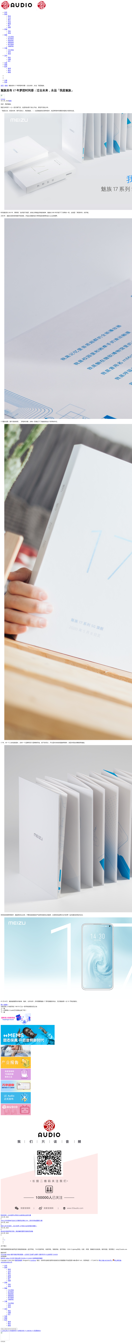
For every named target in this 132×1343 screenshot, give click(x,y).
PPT (9, 61)
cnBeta (7, 1258)
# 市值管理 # (13, 1330)
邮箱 (9, 72)
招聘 (9, 27)
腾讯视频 (20, 1254)
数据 (9, 23)
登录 (5, 82)
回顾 (9, 59)
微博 (9, 68)
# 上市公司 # (5, 1330)
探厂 (9, 25)
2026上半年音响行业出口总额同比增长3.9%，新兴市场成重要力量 (21, 1220)
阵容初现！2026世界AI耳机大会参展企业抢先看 (16, 1215)
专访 (9, 18)
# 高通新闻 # (37, 1330)
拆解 (5, 35)
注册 (5, 80)
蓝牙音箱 (11, 44)
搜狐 (15, 1254)
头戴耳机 (11, 46)
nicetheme (33, 1260)
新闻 (5, 14)
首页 (5, 12)
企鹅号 (36, 1254)
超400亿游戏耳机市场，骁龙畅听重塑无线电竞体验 (17, 1231)
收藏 (6, 1004)
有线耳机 (11, 40)
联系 (5, 66)
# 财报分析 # (21, 1330)
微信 (9, 70)
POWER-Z (23, 1258)
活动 (5, 55)
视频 (5, 64)
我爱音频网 (18, 1260)
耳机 (9, 31)
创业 (9, 21)
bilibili (8, 1254)
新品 (9, 16)
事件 (9, 20)
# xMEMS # (29, 1330)
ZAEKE (29, 1258)
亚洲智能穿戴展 (37, 1258)
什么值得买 (48, 1254)
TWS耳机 (11, 37)
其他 (9, 53)
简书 (43, 1254)
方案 (5, 48)
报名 (9, 57)
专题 (5, 63)
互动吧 (31, 1254)
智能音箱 (11, 42)
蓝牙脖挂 (11, 38)
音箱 (9, 33)
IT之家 (12, 1258)
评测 (5, 29)
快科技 (3, 1258)
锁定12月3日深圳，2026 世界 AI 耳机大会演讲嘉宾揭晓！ (19, 1226)
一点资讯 (26, 1254)
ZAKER (55, 1254)
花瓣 (40, 1254)
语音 (9, 52)
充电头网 (17, 1258)
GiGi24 (3, 99)
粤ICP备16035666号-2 (105, 1260)
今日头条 (3, 1254)
